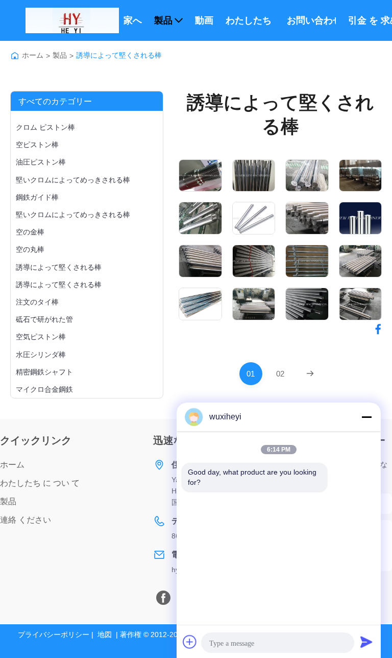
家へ (133, 20)
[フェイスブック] (378, 329)
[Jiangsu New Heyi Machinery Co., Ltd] (72, 20)
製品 (163, 20)
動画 (204, 20)
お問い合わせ (311, 20)
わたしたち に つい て (250, 20)
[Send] (366, 641)
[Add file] (190, 641)
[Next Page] (310, 373)
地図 (104, 634)
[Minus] (366, 417)
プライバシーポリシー (53, 634)
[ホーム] (14, 55)
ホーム (32, 55)
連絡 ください (25, 519)
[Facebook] (163, 598)
